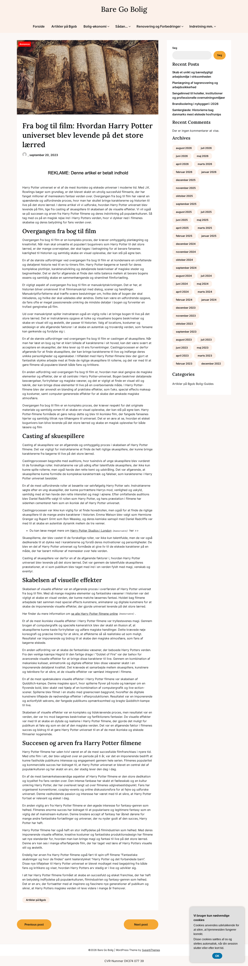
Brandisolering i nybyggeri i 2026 (195, 104)
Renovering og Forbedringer (159, 26)
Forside (39, 26)
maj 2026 (202, 155)
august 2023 (184, 339)
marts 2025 (205, 227)
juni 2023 (182, 347)
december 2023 (186, 307)
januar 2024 (208, 299)
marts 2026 (205, 163)
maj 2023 (202, 347)
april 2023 (182, 355)
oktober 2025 (184, 195)
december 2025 (186, 179)
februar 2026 (184, 171)
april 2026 (182, 163)
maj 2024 (202, 283)
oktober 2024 (184, 259)
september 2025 (186, 203)
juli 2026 (206, 148)
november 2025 (186, 187)
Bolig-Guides (205, 384)
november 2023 (186, 315)
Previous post (34, 924)
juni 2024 (182, 283)
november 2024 (186, 251)
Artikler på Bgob (64, 26)
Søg (174, 47)
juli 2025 (206, 211)
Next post (141, 924)
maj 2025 (202, 219)
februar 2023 (184, 363)
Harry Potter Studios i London (90, 530)
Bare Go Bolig (124, 9)
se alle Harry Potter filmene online (94, 613)
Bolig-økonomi (95, 26)
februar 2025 (184, 235)
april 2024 (182, 291)
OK (217, 956)
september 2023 (186, 331)
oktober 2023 (184, 323)
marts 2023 (205, 355)
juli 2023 (206, 339)
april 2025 (182, 227)
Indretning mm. (201, 26)
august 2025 (184, 211)
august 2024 (184, 275)
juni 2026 (182, 155)
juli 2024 (206, 275)
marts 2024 (205, 291)
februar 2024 (184, 299)
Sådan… (121, 26)
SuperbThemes (151, 949)
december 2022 (211, 363)
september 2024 (186, 267)
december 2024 (186, 243)
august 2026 (184, 148)
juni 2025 (182, 219)
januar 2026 (208, 171)
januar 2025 (208, 235)
